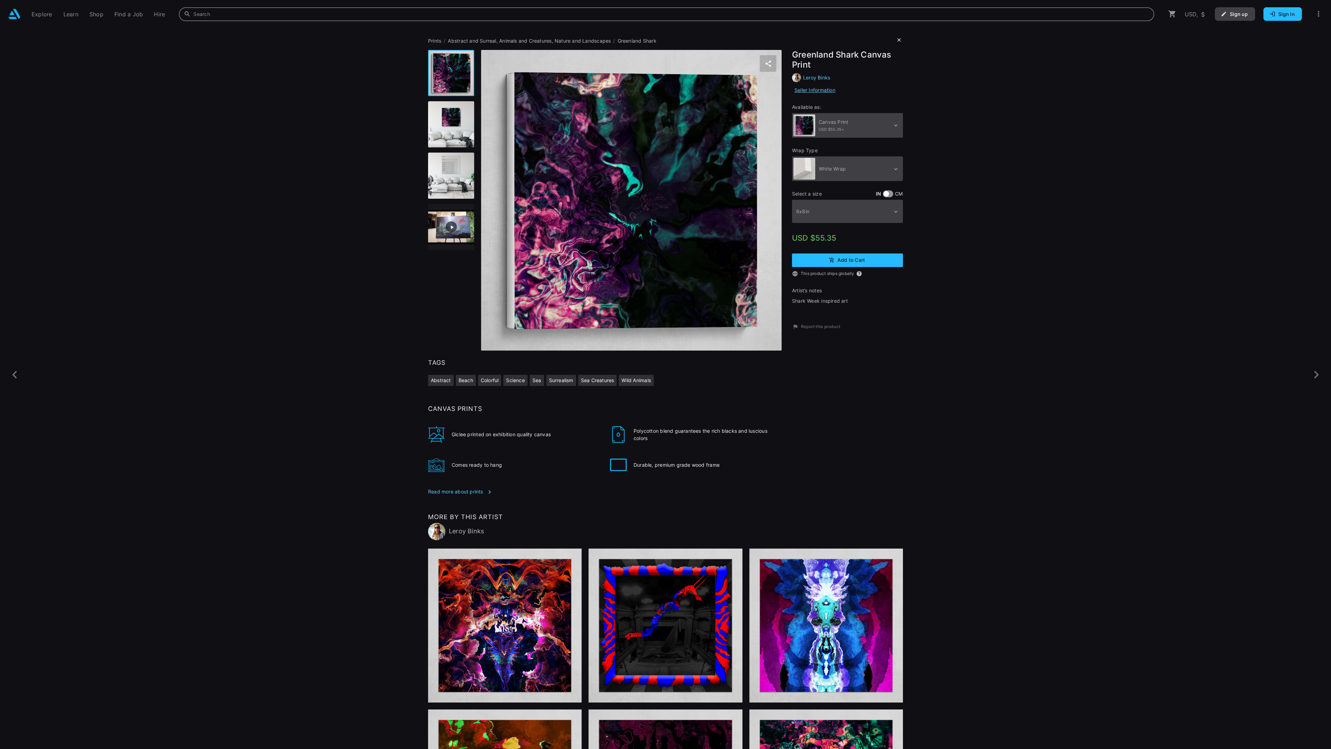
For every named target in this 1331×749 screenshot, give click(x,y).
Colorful (490, 380)
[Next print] (1316, 374)
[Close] (899, 40)
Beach (466, 380)
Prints (434, 41)
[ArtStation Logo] (14, 14)
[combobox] (666, 14)
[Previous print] (14, 374)
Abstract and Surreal (472, 41)
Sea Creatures (597, 380)
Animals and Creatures (525, 41)
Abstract (441, 380)
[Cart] (1172, 14)
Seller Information (814, 90)
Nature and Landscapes (583, 41)
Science (515, 380)
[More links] (1318, 14)
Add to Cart (851, 259)
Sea (536, 380)
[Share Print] (768, 63)
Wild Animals (636, 380)
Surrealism (561, 380)
